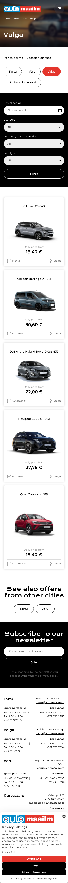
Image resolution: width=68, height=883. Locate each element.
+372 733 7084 (55, 782)
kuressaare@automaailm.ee (46, 802)
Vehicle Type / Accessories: (20, 136)
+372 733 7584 (55, 747)
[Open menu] (59, 9)
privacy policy (48, 675)
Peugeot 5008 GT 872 (34, 419)
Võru (32, 71)
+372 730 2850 (13, 720)
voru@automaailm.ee (50, 768)
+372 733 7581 (12, 751)
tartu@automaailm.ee (50, 702)
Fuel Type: (10, 153)
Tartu (13, 71)
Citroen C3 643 (34, 206)
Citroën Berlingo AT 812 (34, 279)
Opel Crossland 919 (34, 494)
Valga (52, 71)
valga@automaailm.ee (50, 733)
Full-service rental (23, 82)
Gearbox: (9, 119)
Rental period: (12, 103)
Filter (34, 174)
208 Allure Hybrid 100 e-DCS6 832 (34, 351)
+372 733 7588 (12, 785)
